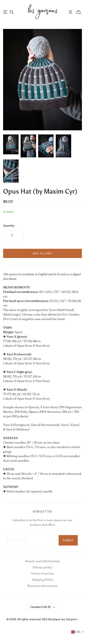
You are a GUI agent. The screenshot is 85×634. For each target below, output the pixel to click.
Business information (42, 586)
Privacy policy (42, 567)
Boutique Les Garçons (62, 619)
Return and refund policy (42, 561)
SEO (45, 619)
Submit (68, 540)
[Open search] (12, 12)
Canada (40, 607)
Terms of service (42, 573)
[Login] (70, 12)
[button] (78, 632)
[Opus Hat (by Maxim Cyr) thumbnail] (11, 144)
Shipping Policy (42, 579)
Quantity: (9, 225)
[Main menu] (5, 12)
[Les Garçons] (42, 11)
